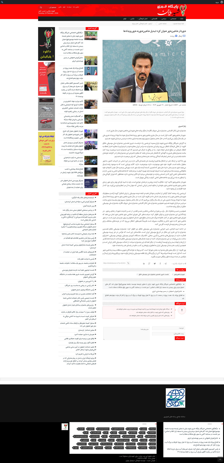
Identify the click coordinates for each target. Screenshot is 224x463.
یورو (76, 448)
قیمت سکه (131, 444)
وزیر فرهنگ (131, 448)
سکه (105, 436)
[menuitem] (221, 2)
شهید (111, 440)
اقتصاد (81, 429)
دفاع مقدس (96, 433)
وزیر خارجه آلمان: (88, 206)
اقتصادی (154, 18)
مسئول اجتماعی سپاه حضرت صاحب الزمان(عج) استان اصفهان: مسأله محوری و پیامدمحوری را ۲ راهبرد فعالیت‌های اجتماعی (78, 227)
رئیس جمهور (151, 436)
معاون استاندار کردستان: (86, 330)
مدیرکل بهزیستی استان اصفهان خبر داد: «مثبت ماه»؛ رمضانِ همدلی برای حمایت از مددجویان (71, 184)
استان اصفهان (132, 429)
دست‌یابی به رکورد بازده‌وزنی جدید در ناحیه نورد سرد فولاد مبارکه (73, 161)
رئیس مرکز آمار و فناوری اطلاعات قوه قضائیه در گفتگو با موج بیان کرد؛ (80, 239)
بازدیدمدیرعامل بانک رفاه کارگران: (83, 197)
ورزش (153, 448)
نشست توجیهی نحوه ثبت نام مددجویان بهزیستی (78, 270)
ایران (142, 433)
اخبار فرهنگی (143, 18)
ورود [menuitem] (217, 2)
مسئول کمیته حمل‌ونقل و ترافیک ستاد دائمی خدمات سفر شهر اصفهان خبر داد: (78, 324)
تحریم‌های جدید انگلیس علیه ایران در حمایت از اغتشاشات (79, 253)
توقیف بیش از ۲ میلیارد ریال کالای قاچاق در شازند (77, 312)
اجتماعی (173, 18)
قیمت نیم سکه (107, 444)
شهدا (135, 440)
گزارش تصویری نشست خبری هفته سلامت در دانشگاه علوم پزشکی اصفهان (78, 276)
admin (135, 105)
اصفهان (91, 429)
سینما (153, 440)
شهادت (144, 440)
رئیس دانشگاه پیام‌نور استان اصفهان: (82, 289)
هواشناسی (82, 444)
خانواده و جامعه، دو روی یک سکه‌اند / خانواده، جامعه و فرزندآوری (78, 264)
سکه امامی (95, 436)
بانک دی (133, 433)
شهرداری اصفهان (123, 440)
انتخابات (152, 433)
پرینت (172, 36)
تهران (114, 433)
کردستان (99, 448)
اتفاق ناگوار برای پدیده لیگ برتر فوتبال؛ (81, 342)
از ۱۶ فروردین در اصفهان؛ (86, 281)
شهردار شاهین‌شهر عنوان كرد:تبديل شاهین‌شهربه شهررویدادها (154, 31)
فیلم (64, 7)
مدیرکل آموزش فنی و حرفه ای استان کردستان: (79, 201)
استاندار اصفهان (118, 429)
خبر (106, 433)
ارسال (180, 36)
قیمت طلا (119, 444)
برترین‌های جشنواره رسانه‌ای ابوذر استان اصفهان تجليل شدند (79, 306)
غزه (94, 440)
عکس (59, 7)
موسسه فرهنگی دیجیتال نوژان (136, 460)
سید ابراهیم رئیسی (81, 436)
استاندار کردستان (103, 429)
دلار (86, 433)
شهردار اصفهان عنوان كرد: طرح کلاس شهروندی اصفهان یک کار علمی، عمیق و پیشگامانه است (73, 134)
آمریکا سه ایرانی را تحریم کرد (85, 354)
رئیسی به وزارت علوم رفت (85, 259)
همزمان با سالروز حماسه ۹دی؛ (84, 334)
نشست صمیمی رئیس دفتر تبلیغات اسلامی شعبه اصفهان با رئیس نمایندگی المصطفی (79, 299)
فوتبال (153, 444)
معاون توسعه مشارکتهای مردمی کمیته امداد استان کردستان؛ (79, 246)
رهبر (141, 436)
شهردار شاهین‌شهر (179, 274)
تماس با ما (76, 7)
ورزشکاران (143, 448)
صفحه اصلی (162, 23)
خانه (181, 18)
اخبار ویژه (135, 23)
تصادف (123, 433)
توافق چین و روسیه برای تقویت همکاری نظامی (79, 338)
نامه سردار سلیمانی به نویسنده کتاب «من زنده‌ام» (78, 233)
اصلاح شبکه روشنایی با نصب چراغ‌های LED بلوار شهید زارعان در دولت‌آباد (71, 172)
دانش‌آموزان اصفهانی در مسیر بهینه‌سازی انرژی (167, 291)
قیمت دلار (142, 444)
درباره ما (69, 7)
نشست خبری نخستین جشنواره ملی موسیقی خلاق (154, 274)
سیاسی (163, 18)
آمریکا (153, 429)
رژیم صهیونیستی (129, 436)
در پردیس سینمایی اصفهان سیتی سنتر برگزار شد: (78, 210)
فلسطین (85, 440)
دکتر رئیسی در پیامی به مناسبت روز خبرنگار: (79, 285)
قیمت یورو (94, 444)
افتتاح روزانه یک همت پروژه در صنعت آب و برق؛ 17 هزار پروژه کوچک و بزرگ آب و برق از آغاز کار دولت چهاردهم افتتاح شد (144, 297)
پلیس (108, 448)
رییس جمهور (115, 436)
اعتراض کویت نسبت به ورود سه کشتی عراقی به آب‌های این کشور (79, 318)
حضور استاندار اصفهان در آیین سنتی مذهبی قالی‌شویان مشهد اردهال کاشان (81, 348)
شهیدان (102, 440)
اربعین (144, 429)
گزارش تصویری (87, 448)
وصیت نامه (119, 448)
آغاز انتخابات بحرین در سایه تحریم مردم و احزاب (78, 294)
